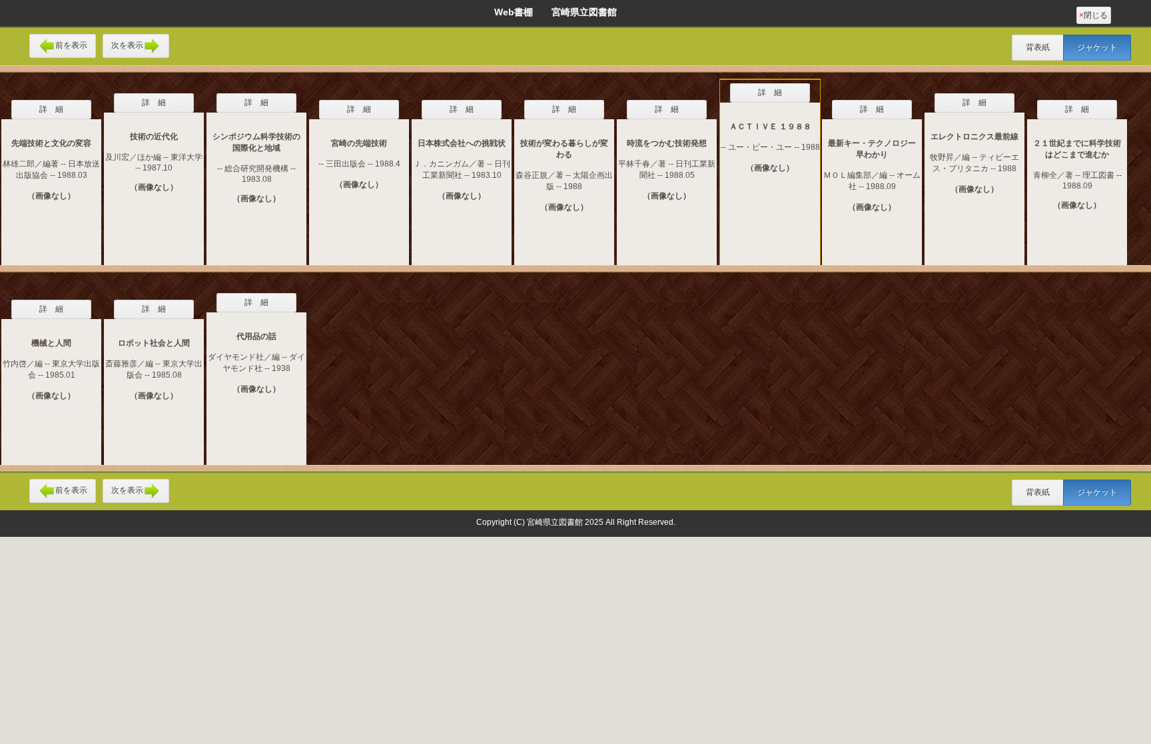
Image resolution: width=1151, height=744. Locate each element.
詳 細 (51, 109)
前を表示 (71, 45)
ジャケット (1097, 47)
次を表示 (127, 45)
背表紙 (1038, 47)
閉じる (1093, 15)
